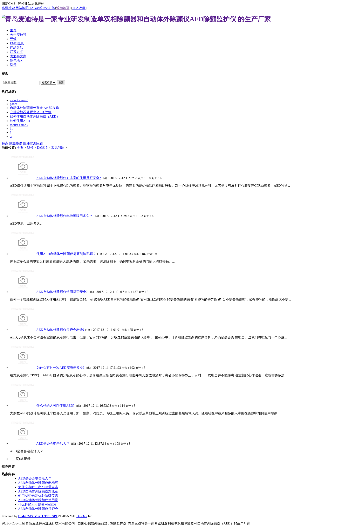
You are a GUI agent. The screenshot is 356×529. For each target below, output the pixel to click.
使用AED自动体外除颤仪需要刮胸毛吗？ (66, 254)
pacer (13, 104)
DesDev (81, 516)
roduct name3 (19, 125)
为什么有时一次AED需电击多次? (60, 367)
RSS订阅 (49, 8)
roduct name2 (19, 100)
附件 (26, 143)
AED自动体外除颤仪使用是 (38, 500)
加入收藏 (78, 8)
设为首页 (62, 8)
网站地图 (22, 8)
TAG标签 (36, 8)
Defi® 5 (42, 147)
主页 (20, 147)
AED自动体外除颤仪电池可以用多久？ (64, 216)
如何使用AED (20, 121)
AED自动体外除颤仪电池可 (38, 482)
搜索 (61, 82)
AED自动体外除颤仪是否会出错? (60, 329)
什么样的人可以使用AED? (55, 405)
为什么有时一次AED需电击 (38, 487)
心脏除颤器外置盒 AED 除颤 (31, 112)
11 (11, 128)
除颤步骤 (15, 143)
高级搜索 (8, 8)
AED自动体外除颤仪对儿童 (38, 491)
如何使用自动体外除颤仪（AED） (35, 116)
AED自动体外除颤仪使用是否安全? (62, 291)
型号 (30, 147)
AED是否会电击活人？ (53, 443)
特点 (5, 143)
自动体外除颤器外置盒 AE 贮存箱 (34, 108)
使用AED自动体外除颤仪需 (38, 495)
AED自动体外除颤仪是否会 (38, 508)
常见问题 (36, 143)
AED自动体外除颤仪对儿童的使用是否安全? (68, 178)
